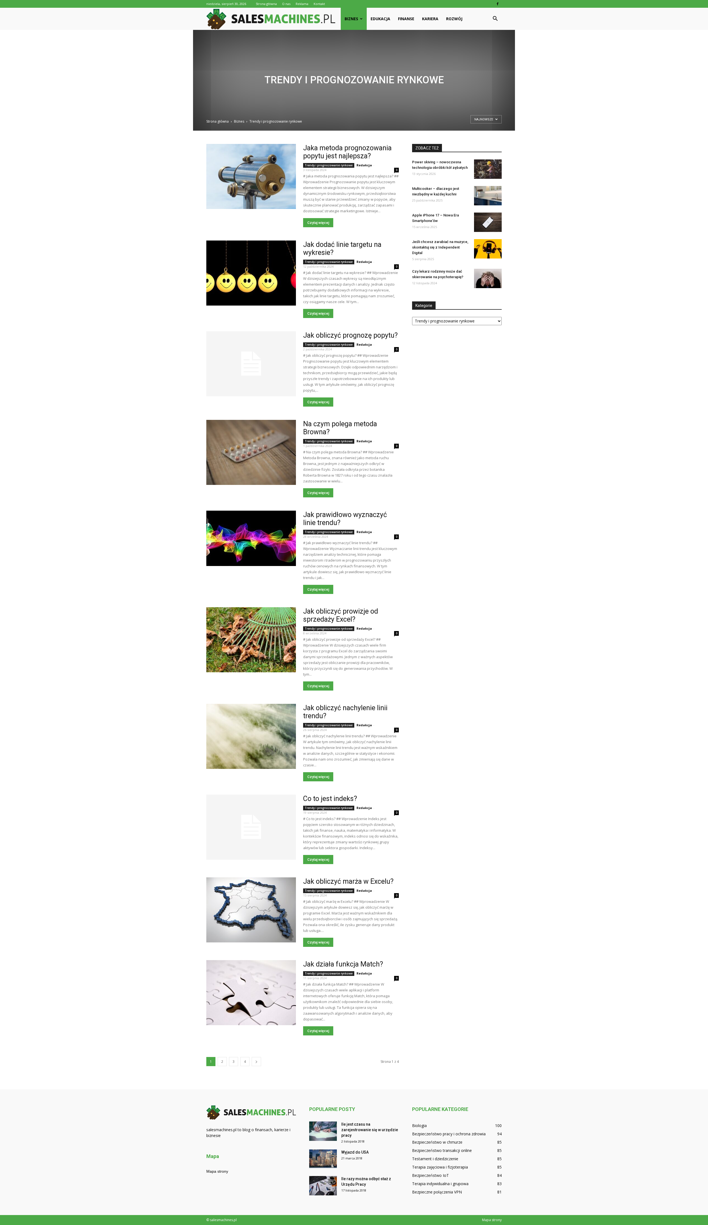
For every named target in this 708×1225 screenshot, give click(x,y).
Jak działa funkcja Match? (343, 964)
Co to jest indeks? (330, 799)
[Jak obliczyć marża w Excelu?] (251, 909)
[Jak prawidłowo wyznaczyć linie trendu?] (251, 538)
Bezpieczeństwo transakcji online (442, 1150)
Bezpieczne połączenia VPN (437, 1192)
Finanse (406, 18)
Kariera (430, 18)
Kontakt (319, 4)
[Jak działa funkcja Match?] (251, 992)
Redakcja (364, 165)
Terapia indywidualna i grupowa (440, 1183)
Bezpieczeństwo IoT (430, 1175)
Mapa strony (217, 1171)
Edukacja (380, 18)
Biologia (419, 1125)
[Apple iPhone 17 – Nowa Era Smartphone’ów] (488, 222)
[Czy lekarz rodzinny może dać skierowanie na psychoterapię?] (488, 278)
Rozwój (454, 18)
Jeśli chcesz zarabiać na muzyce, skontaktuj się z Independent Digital (440, 247)
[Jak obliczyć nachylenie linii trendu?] (251, 736)
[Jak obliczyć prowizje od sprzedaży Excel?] (251, 639)
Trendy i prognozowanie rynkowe (329, 165)
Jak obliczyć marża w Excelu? (348, 881)
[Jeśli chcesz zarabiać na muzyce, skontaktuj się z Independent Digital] (488, 249)
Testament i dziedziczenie (435, 1158)
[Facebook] (497, 4)
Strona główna (266, 4)
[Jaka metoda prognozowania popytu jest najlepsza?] (251, 176)
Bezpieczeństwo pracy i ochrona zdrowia (449, 1133)
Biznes (351, 18)
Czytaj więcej (318, 223)
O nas (286, 4)
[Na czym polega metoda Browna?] (251, 452)
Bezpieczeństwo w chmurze (437, 1142)
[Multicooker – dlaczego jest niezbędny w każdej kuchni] (488, 195)
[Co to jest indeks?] (251, 827)
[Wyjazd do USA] (323, 1158)
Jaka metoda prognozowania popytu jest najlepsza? (347, 152)
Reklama (302, 4)
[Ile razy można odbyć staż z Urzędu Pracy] (323, 1185)
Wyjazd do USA (355, 1152)
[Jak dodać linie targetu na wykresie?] (251, 273)
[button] (495, 18)
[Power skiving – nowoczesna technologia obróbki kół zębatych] (488, 169)
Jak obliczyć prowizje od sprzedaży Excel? (340, 615)
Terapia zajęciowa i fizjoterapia (440, 1167)
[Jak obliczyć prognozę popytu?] (251, 363)
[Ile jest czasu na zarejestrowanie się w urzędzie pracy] (323, 1131)
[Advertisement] (354, 77)
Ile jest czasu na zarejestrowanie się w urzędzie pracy (369, 1130)
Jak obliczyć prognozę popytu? (350, 335)
